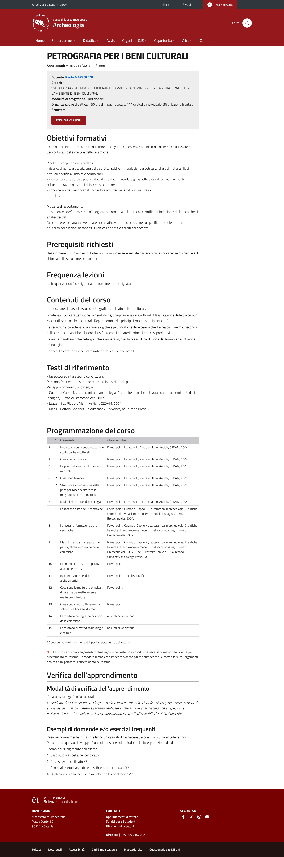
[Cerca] (247, 23)
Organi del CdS (133, 40)
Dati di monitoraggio (104, 849)
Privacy (36, 849)
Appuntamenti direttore (122, 816)
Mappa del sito (133, 849)
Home (40, 40)
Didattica (89, 40)
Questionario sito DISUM (164, 849)
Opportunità (163, 40)
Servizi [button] (187, 4)
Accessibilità (77, 849)
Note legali (55, 849)
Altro (185, 40)
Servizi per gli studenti (121, 821)
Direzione (112, 834)
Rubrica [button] (164, 4)
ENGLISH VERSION (68, 120)
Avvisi (111, 40)
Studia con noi (62, 40)
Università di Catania (43, 5)
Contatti (206, 40)
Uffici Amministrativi (120, 826)
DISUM (63, 5)
